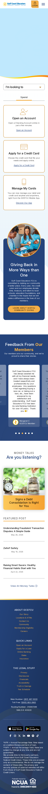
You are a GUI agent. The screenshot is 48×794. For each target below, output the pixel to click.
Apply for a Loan (23, 648)
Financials (24, 679)
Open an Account (24, 130)
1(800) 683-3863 (28, 702)
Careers (24, 631)
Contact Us (24, 621)
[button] (24, 87)
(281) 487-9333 (30, 699)
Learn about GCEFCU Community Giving (24, 309)
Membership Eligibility (24, 628)
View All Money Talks (22, 586)
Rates (24, 655)
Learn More (24, 52)
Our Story (24, 614)
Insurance (24, 658)
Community (24, 624)
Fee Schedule (24, 689)
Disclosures (24, 676)
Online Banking (24, 652)
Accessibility (24, 683)
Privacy (24, 672)
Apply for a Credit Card (25, 165)
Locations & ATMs (24, 618)
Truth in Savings (24, 686)
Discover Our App (24, 203)
